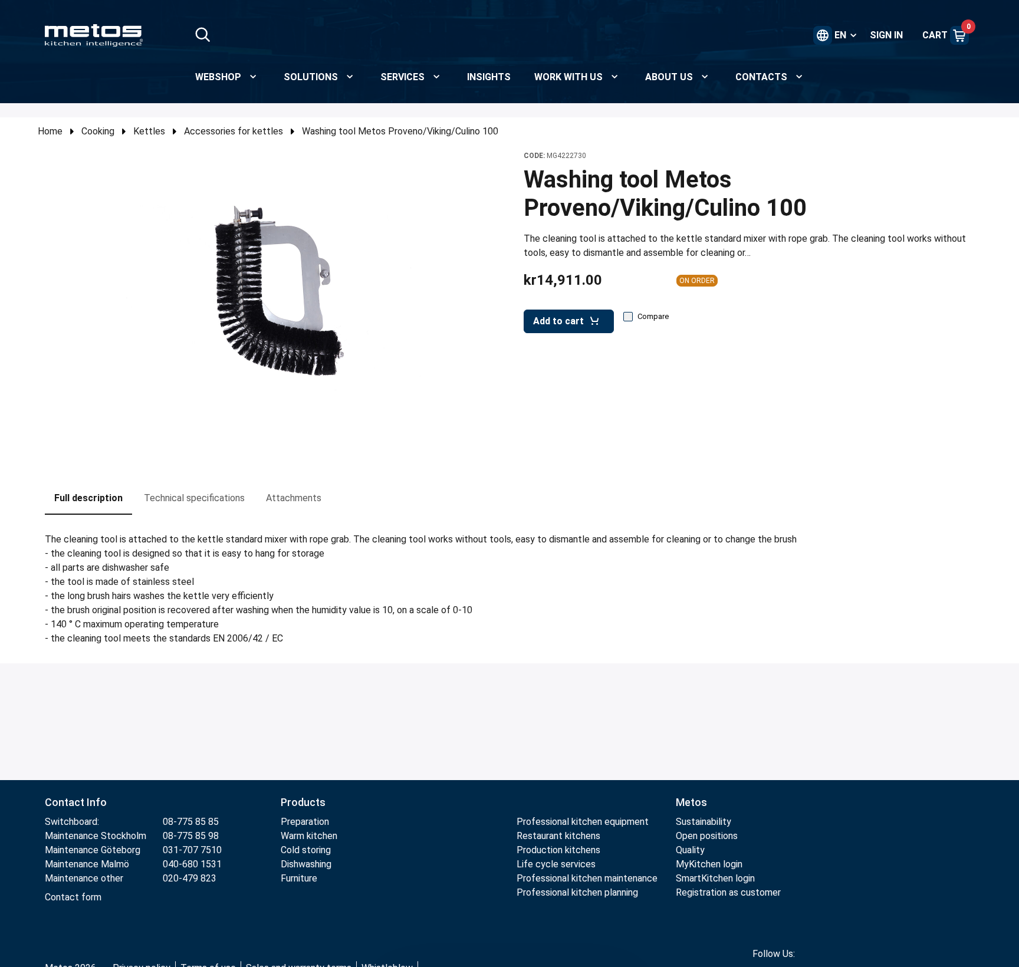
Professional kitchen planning (577, 892)
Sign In (886, 35)
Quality (690, 850)
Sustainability (703, 821)
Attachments (293, 498)
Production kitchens (558, 850)
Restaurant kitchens (558, 835)
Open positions (707, 835)
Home (50, 131)
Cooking (97, 131)
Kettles (149, 131)
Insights (489, 77)
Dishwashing (306, 864)
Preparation (305, 821)
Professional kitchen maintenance (587, 878)
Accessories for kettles (233, 131)
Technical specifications (194, 498)
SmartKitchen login (715, 878)
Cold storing (306, 850)
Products (303, 802)
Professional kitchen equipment (583, 821)
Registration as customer (728, 892)
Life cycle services (556, 864)
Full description (88, 498)
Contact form (73, 897)
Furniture (300, 878)
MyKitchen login (709, 864)
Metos (691, 802)
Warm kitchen (310, 835)
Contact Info (76, 802)
